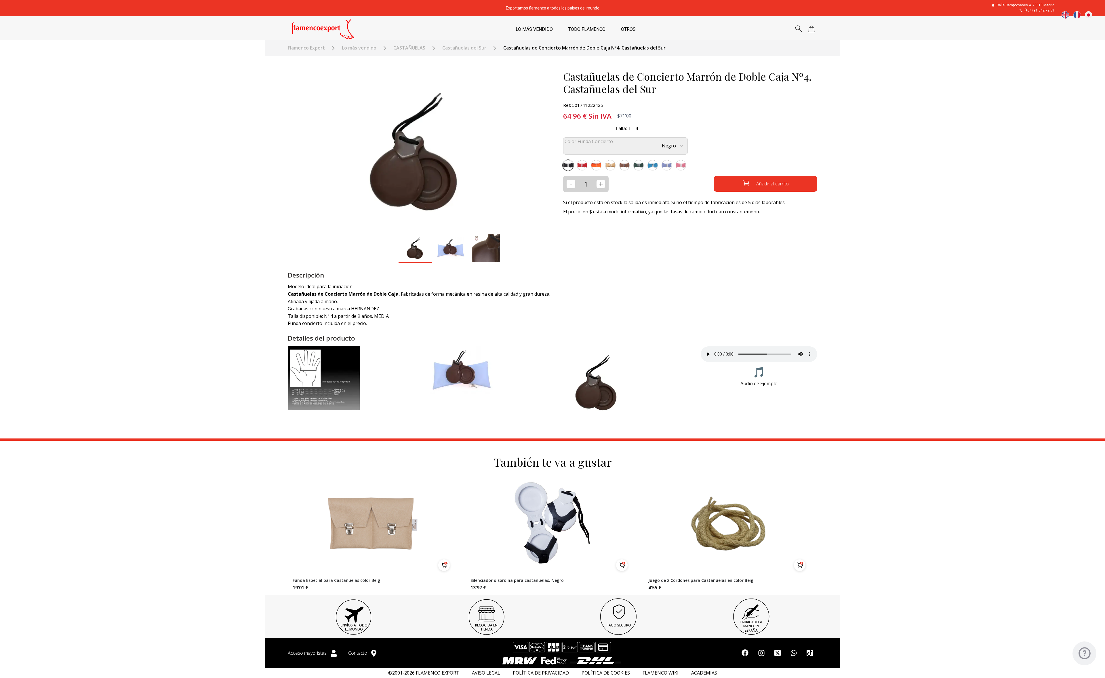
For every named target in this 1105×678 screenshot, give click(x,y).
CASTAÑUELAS (409, 48)
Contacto (358, 653)
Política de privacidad (541, 673)
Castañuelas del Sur (464, 48)
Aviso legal (486, 673)
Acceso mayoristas (308, 653)
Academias (704, 673)
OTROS (628, 29)
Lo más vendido (359, 48)
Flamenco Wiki (661, 673)
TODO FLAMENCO (586, 29)
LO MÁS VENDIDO (534, 29)
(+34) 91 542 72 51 (1039, 10)
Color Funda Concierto (589, 141)
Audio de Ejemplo (759, 383)
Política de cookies (606, 673)
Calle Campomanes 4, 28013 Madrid (1025, 5)
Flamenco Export (306, 48)
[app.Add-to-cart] (444, 565)
